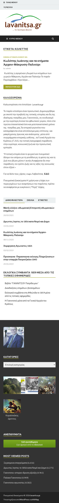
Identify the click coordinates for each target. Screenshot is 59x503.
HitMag (35, 499)
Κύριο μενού (16, 38)
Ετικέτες (43, 200)
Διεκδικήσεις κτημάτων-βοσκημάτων (22, 288)
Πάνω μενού (12, 2)
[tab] (14, 200)
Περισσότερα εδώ (11, 86)
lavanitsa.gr (35, 495)
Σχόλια (30, 200)
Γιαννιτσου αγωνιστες (14, 482)
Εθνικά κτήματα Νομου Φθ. (15, 57)
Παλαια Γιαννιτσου (12, 477)
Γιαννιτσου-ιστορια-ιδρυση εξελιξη (20, 472)
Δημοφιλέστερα (14, 200)
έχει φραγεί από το (29, 443)
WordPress (25, 499)
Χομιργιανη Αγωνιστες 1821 (17, 245)
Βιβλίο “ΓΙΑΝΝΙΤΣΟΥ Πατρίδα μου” (21, 283)
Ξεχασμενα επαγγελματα (15, 462)
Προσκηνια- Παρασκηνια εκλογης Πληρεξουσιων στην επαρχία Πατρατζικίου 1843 (28, 258)
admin (8, 68)
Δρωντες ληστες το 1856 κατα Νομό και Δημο (26, 221)
